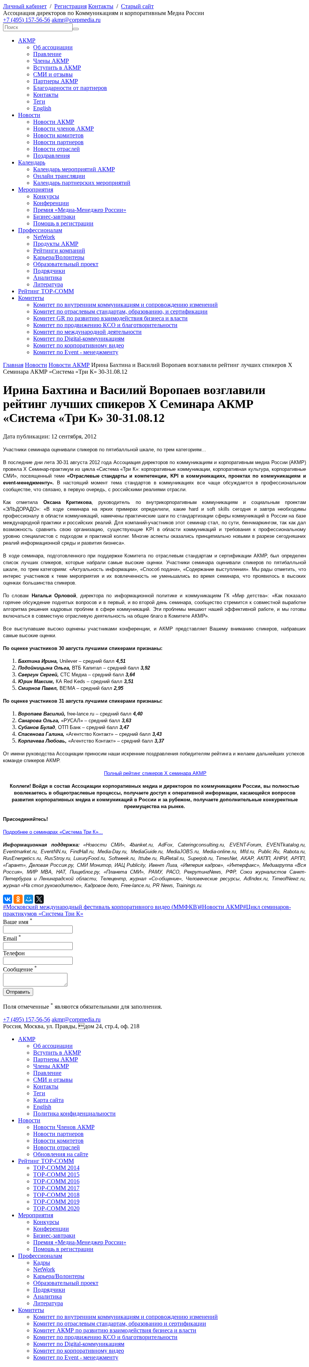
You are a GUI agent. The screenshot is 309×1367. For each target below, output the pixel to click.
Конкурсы (46, 196)
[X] (39, 899)
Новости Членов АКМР (64, 1127)
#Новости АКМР (221, 907)
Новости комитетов (58, 135)
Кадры (41, 1262)
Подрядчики (49, 271)
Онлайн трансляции (59, 176)
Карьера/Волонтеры (58, 257)
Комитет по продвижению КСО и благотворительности (105, 325)
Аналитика (47, 277)
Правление (47, 54)
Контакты (100, 6)
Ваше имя (17, 922)
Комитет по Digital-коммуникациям (78, 338)
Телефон (14, 953)
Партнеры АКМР (55, 81)
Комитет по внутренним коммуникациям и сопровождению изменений (125, 304)
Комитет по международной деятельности (87, 332)
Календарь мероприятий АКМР (74, 169)
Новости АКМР (53, 122)
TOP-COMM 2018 (56, 1195)
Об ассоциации (53, 47)
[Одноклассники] (18, 899)
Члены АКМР (51, 61)
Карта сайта (48, 1100)
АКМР (26, 40)
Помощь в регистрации (63, 223)
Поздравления (51, 155)
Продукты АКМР (55, 244)
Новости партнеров (58, 142)
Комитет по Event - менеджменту (75, 352)
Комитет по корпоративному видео (78, 345)
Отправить (18, 992)
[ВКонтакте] (7, 899)
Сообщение (20, 969)
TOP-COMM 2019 (56, 1201)
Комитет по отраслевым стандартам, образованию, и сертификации (120, 311)
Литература (48, 284)
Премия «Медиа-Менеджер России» (79, 210)
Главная (13, 365)
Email (12, 938)
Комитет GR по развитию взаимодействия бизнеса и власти (110, 318)
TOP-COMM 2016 (56, 1181)
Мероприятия (35, 189)
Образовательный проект (65, 264)
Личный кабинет (25, 6)
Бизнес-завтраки (54, 216)
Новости (29, 115)
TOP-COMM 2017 (56, 1188)
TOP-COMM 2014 (56, 1168)
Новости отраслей (56, 149)
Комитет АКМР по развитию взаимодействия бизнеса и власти (114, 1330)
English (42, 108)
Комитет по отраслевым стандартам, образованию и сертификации (119, 1323)
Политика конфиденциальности (74, 1113)
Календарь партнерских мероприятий (81, 183)
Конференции (51, 203)
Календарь (31, 162)
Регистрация (70, 6)
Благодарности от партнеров (70, 88)
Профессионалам (40, 230)
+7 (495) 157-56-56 (26, 20)
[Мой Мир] (28, 899)
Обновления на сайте (60, 1154)
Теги (39, 101)
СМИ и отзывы (53, 74)
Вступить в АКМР (57, 67)
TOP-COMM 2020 (56, 1208)
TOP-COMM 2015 (56, 1174)
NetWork (44, 237)
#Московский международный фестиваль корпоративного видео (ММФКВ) (101, 907)
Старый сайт (137, 6)
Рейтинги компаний (59, 250)
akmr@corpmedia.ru (76, 20)
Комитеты (31, 298)
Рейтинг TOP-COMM (46, 291)
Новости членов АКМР (63, 128)
